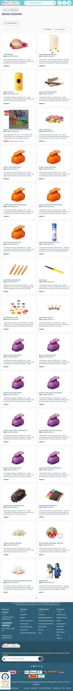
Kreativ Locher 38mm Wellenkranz (50, 468)
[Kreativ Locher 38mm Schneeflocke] (54, 382)
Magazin (59, 638)
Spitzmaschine (8, 92)
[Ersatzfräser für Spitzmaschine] (19, 495)
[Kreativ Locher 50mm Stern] (19, 156)
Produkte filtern (12, 23)
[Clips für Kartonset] (54, 119)
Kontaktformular (7, 637)
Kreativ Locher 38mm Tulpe (12, 468)
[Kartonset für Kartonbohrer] (54, 81)
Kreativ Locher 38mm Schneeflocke (50, 393)
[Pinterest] (37, 666)
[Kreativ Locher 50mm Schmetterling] (54, 194)
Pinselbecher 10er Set (11, 317)
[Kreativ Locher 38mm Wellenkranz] (54, 457)
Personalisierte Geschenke (61, 625)
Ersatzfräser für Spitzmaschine (14, 505)
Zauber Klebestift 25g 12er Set (49, 242)
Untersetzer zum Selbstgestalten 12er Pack (18, 581)
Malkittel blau (43, 581)
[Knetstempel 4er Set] (54, 307)
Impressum (41, 614)
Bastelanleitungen (62, 617)
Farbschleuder (8, 54)
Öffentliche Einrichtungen (61, 631)
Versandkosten (34, 682)
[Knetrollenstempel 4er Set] (19, 269)
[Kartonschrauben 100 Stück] (19, 532)
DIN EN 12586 (42, 627)
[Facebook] (31, 666)
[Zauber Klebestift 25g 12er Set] (54, 232)
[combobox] (40, 3)
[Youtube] (34, 666)
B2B (58, 635)
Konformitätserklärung (45, 617)
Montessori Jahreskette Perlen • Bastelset (17, 129)
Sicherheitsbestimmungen (46, 621)
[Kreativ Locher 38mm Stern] (19, 344)
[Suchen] (54, 3)
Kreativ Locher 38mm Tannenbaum (50, 430)
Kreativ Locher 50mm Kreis (12, 242)
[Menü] (60, 3)
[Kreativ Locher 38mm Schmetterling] (19, 420)
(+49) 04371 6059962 (7, 624)
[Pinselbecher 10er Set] (19, 307)
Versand (26, 688)
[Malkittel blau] (54, 570)
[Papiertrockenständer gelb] (54, 44)
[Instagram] (39, 666)
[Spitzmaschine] (19, 81)
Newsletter (23, 614)
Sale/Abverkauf (61, 614)
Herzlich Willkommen (45, 688)
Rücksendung (24, 624)
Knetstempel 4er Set (45, 317)
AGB (39, 633)
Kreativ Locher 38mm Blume (13, 393)
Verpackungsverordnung (45, 624)
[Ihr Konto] (64, 3)
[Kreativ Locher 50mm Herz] (54, 156)
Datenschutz (24, 630)
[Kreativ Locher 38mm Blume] (19, 382)
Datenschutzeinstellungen (28, 633)
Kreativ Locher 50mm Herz (47, 167)
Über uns (41, 630)
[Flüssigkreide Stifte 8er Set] (54, 495)
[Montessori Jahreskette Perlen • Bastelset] (19, 119)
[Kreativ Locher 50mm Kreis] (19, 232)
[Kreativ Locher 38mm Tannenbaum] (54, 420)
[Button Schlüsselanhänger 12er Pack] (54, 532)
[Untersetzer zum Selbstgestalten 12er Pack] (19, 570)
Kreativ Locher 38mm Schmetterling (15, 430)
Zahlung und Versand (26, 621)
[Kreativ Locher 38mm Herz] (54, 344)
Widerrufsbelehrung (26, 627)
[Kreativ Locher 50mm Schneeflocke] (19, 194)
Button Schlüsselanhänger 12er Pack (51, 543)
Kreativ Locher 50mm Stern (12, 167)
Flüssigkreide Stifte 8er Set (48, 505)
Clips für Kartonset (45, 129)
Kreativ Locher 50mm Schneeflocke (15, 205)
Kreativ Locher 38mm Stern (12, 355)
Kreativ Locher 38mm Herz (47, 355)
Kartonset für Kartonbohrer (48, 92)
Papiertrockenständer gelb (48, 54)
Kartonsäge (43, 280)
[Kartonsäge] (54, 269)
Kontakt (22, 617)
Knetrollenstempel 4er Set (12, 280)
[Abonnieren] (40, 659)
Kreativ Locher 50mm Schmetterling (51, 205)
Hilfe (63, 688)
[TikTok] (42, 666)
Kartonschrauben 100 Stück (13, 543)
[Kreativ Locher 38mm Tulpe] (19, 457)
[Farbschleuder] (19, 44)
